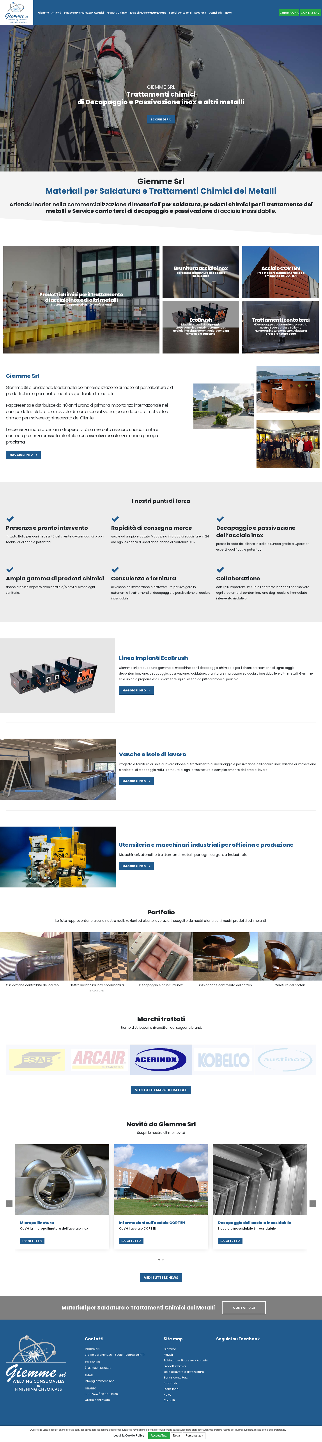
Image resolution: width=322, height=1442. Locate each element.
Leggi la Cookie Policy (128, 1435)
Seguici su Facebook (238, 1339)
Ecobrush (200, 12)
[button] (159, 1260)
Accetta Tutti (159, 1435)
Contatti (169, 1400)
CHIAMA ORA (289, 12)
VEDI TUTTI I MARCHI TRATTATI (161, 1089)
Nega (176, 1435)
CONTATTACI (310, 12)
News (228, 12)
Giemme (43, 12)
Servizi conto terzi (180, 12)
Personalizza (194, 1435)
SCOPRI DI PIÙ (161, 119)
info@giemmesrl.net (99, 1381)
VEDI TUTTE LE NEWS (161, 1277)
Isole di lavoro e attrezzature (148, 12)
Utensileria (215, 12)
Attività (56, 12)
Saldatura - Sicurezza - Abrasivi (84, 12)
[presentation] (9, 1203)
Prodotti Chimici (117, 12)
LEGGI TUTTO (32, 1241)
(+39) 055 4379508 (98, 1368)
